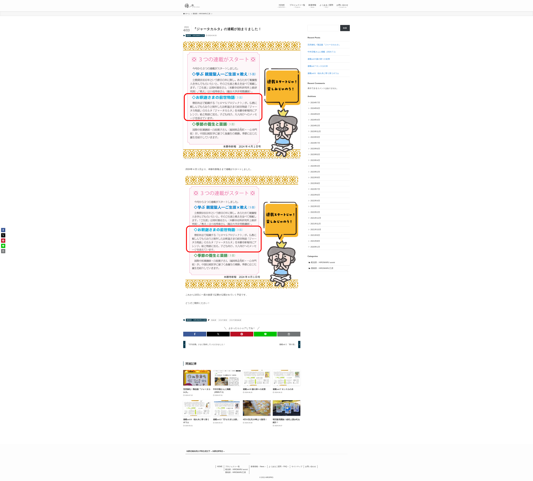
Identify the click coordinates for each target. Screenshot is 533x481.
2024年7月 (315, 102)
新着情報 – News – (258, 466)
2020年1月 (315, 247)
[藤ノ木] (192, 5)
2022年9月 (315, 177)
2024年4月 (315, 120)
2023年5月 (315, 154)
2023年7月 (315, 143)
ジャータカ (223, 320)
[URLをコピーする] (288, 334)
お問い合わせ (310, 466)
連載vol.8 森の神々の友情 (319, 59)
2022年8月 (315, 183)
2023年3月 (315, 166)
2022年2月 (315, 212)
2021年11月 (316, 224)
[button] (194, 334)
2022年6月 (315, 195)
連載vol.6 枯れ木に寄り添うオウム (323, 73)
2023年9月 (315, 137)
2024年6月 (315, 108)
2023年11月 (316, 131)
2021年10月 (316, 229)
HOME (219, 466)
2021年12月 (316, 218)
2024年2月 (315, 125)
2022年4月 (315, 201)
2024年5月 (315, 114)
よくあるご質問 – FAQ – (279, 466)
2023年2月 (315, 172)
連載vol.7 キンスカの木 (318, 66)
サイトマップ (296, 466)
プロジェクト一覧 (232, 466)
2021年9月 (315, 235)
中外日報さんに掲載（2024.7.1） (322, 52)
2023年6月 (315, 148)
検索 (345, 28)
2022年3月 (315, 206)
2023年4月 (315, 160)
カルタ (213, 320)
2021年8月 (315, 241)
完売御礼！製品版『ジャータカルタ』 (324, 45)
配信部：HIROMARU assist (323, 262)
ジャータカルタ (235, 320)
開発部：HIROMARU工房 (195, 35)
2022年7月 (315, 189)
